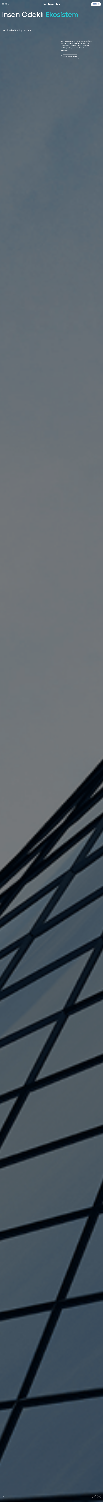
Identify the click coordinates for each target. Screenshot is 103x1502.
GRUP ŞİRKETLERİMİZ (70, 57)
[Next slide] (99, 1496)
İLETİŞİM (96, 4)
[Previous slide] (94, 1496)
